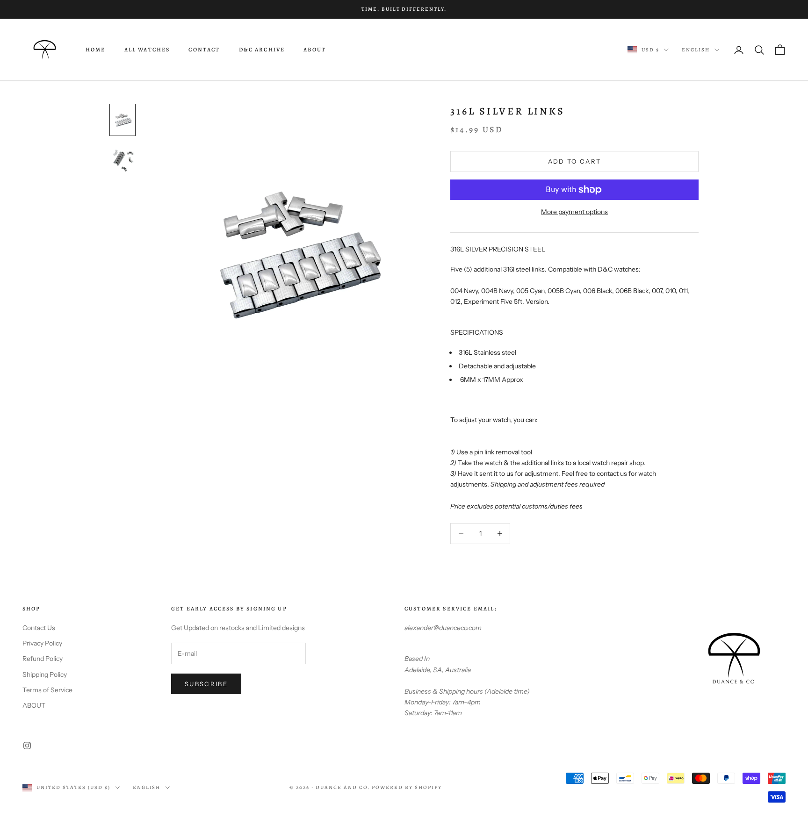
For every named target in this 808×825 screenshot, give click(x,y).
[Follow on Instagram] (27, 745)
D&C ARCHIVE (262, 50)
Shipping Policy (44, 674)
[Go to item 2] (122, 159)
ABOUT (314, 50)
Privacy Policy (42, 643)
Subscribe (206, 684)
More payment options (574, 212)
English (696, 49)
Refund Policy (42, 658)
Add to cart (574, 161)
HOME (96, 50)
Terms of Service (47, 690)
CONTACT (204, 50)
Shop (31, 608)
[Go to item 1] (122, 120)
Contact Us (38, 628)
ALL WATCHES (147, 50)
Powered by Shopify (407, 787)
